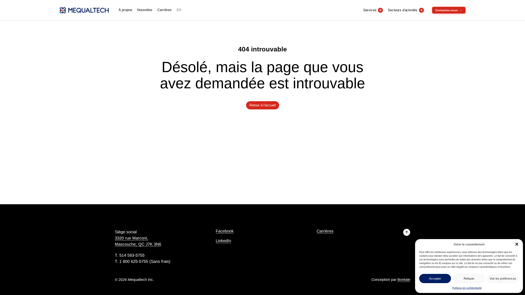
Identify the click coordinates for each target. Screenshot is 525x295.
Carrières (164, 10)
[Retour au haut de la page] (406, 232)
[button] (517, 244)
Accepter (435, 278)
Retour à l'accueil (262, 105)
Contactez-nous (448, 10)
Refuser (469, 278)
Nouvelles (144, 10)
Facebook (225, 231)
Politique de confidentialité (467, 288)
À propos (125, 10)
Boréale (403, 280)
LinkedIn (223, 240)
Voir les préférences (503, 278)
